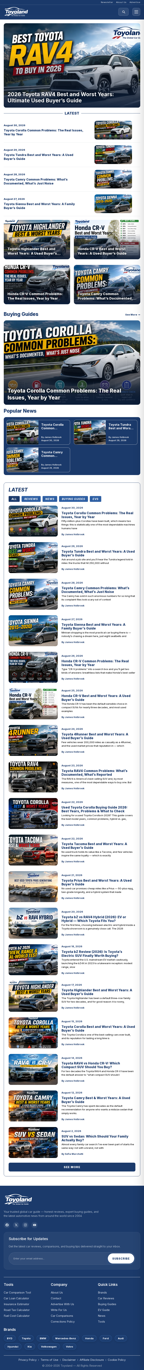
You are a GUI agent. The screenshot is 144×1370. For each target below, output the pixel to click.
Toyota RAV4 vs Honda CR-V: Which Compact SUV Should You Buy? (91, 1065)
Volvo (69, 1346)
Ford (106, 1338)
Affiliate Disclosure (92, 1360)
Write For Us (59, 1310)
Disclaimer (69, 1360)
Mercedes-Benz (65, 1338)
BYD (10, 1338)
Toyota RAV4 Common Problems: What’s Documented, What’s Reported (95, 772)
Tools (101, 1321)
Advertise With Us (62, 1304)
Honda (89, 1338)
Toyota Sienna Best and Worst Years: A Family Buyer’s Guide (93, 626)
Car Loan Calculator (16, 1298)
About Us (57, 1292)
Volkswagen (49, 1346)
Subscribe (121, 1258)
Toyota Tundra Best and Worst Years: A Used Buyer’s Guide (120, 430)
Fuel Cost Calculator (17, 1316)
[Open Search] (123, 12)
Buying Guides (107, 1304)
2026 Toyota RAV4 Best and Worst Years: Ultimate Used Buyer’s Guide (61, 97)
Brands (102, 1292)
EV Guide (104, 1310)
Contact (56, 1298)
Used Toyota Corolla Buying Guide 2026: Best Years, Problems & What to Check (95, 809)
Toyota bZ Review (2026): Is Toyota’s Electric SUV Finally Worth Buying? (92, 953)
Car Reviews (106, 1298)
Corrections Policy (63, 1321)
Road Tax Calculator (17, 1310)
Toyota (26, 1338)
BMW (43, 1338)
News (101, 1316)
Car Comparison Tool (17, 1292)
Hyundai (13, 1346)
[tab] (14, 499)
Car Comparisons (62, 1316)
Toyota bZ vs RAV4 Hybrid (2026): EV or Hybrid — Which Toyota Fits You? (94, 919)
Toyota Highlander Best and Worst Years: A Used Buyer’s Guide (32, 253)
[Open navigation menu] (136, 12)
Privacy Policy (27, 1360)
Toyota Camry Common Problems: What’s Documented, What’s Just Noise (36, 181)
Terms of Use (49, 1360)
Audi (121, 1338)
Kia (30, 1346)
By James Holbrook (51, 437)
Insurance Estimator (16, 1304)
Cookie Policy (117, 1360)
